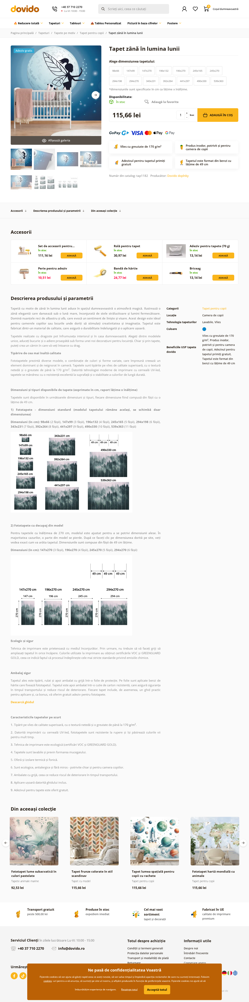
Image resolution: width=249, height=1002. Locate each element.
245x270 (214, 70)
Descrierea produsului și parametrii (57, 211)
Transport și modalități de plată (148, 958)
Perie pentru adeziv (52, 268)
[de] (224, 973)
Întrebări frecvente (196, 953)
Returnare (134, 963)
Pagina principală (22, 33)
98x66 (115, 70)
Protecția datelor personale (145, 953)
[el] (235, 973)
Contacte (189, 958)
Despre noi (191, 948)
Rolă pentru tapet (127, 246)
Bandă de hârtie (126, 268)
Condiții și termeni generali (145, 948)
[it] (230, 973)
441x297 (184, 81)
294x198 (117, 81)
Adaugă (71, 255)
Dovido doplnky (178, 176)
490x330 (201, 81)
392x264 (168, 81)
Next (95, 95)
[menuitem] (28, 23)
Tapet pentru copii (92, 33)
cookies (48, 981)
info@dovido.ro (71, 948)
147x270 (147, 70)
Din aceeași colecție (104, 211)
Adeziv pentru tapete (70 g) (210, 246)
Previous (6, 843)
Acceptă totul (157, 990)
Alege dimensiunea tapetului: (132, 61)
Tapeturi (43, 33)
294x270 (134, 81)
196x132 (163, 70)
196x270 (180, 70)
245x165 (197, 70)
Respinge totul (129, 989)
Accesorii (17, 211)
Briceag (195, 268)
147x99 (130, 70)
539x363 (218, 81)
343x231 (151, 81)
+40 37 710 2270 (30, 948)
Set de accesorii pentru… (56, 246)
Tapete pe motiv (64, 33)
